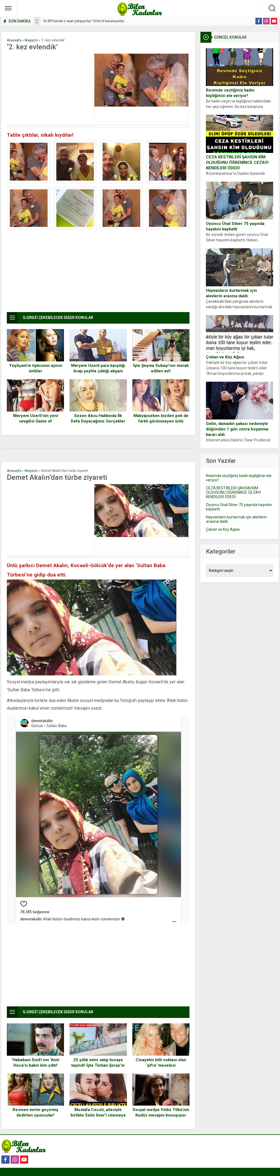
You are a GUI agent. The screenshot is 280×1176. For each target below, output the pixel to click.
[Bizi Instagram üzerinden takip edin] (266, 21)
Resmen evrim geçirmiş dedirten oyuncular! (35, 1112)
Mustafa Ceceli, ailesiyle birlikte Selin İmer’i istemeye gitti (98, 1115)
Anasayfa (14, 40)
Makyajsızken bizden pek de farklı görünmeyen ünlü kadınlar (160, 421)
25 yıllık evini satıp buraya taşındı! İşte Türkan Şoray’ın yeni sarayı (98, 1065)
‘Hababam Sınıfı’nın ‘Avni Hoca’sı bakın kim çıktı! (35, 1062)
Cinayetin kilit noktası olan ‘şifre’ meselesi (161, 1062)
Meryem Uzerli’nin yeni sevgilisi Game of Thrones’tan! (35, 421)
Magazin (31, 40)
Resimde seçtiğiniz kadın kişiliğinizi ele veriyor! (230, 93)
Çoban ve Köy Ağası (225, 357)
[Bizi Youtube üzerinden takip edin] (274, 21)
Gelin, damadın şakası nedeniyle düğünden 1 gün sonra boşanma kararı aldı (237, 429)
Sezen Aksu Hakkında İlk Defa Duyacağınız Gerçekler (98, 418)
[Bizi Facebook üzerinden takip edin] (258, 21)
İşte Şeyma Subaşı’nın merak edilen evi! (161, 368)
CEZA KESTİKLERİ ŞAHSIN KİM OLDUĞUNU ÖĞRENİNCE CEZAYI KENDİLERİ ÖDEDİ (237, 162)
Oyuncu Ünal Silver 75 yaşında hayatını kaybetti (235, 226)
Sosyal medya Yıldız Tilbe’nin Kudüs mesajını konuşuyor (161, 1112)
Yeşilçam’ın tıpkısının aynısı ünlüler (35, 368)
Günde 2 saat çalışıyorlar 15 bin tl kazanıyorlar (83, 21)
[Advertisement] (49, 87)
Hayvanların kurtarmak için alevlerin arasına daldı (231, 293)
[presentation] (37, 20)
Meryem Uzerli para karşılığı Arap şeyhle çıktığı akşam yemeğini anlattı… (98, 371)
